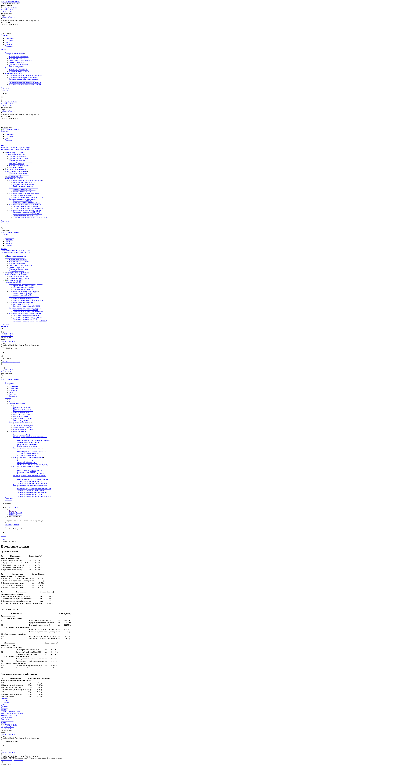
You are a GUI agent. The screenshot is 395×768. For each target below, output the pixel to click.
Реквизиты (9, 46)
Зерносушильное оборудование (16, 68)
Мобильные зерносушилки (18, 70)
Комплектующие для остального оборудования (25, 75)
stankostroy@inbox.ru (8, 17)
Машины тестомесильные (18, 55)
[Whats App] (5, 93)
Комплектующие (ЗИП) (13, 73)
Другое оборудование (16, 66)
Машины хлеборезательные (18, 64)
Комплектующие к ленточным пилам (22, 81)
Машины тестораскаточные (18, 57)
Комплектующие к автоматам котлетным (23, 77)
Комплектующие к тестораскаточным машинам (25, 84)
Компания (4, 698)
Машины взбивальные (17, 58)
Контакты (4, 90)
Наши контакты (6, 717)
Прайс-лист (5, 88)
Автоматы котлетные (16, 62)
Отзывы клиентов (7, 721)
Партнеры (8, 44)
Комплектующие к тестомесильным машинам (25, 83)
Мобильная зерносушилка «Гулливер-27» (15, 149)
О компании (5, 35)
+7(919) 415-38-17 (7, 11)
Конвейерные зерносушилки (19, 71)
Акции (3, 723)
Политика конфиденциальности (12, 760)
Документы (9, 40)
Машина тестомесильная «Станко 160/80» (15, 147)
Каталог (3, 49)
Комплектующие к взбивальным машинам (24, 79)
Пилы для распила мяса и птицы (20, 60)
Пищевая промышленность (14, 53)
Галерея (7, 42)
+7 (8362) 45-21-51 (10, 8)
